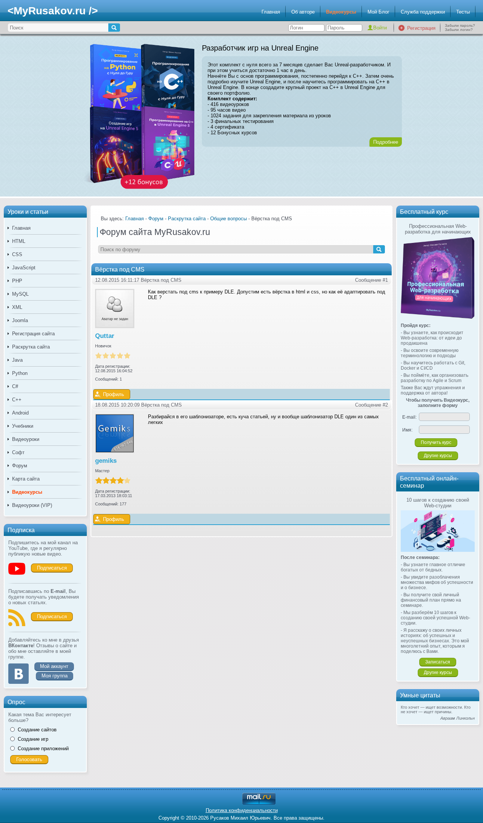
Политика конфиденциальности (242, 810)
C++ (17, 399)
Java (17, 360)
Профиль (113, 394)
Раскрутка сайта (31, 347)
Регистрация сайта (33, 333)
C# (15, 386)
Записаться (437, 662)
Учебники (22, 426)
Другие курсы (438, 455)
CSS (17, 254)
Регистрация (421, 28)
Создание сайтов (37, 729)
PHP (17, 281)
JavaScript (23, 267)
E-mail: (409, 417)
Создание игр (33, 739)
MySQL (20, 294)
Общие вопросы (228, 218)
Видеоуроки (25, 439)
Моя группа (55, 676)
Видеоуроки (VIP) (32, 505)
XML (17, 307)
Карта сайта (26, 479)
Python (20, 373)
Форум (19, 465)
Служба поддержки (423, 12)
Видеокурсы (341, 12)
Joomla (20, 320)
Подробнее (385, 142)
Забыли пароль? (460, 25)
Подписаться (52, 568)
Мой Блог (378, 12)
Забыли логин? (459, 30)
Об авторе (303, 12)
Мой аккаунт (54, 666)
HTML (18, 241)
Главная (270, 12)
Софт (18, 452)
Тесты (463, 12)
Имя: (407, 430)
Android (20, 413)
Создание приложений (43, 748)
